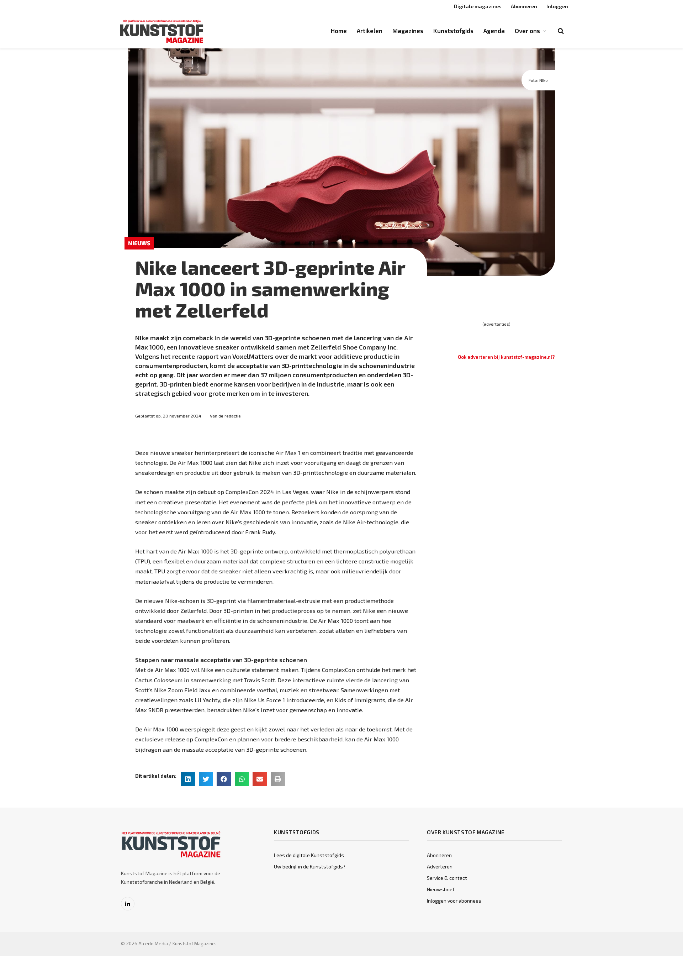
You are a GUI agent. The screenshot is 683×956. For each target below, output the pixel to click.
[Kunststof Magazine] (162, 31)
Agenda (494, 30)
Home (339, 30)
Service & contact (447, 878)
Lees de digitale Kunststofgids (309, 855)
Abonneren (524, 6)
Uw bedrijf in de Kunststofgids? (309, 866)
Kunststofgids (453, 30)
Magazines (407, 30)
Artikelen (369, 30)
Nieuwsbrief (441, 889)
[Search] (560, 31)
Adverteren (439, 866)
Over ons (527, 30)
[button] (188, 779)
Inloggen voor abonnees (454, 901)
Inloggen (557, 6)
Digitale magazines (478, 6)
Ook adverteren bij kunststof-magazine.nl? (506, 357)
